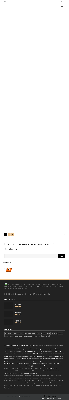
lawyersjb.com (19, 385)
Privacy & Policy (50, 398)
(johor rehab (28, 356)
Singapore (18, 294)
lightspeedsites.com (9, 385)
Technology (28, 336)
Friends (54, 333)
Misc (6, 336)
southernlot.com (8, 375)
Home (60, 333)
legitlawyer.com (8, 388)
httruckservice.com (37, 358)
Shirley (8, 270)
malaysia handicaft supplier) (40, 356)
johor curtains (44, 368)
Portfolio (18, 336)
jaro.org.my (51, 356)
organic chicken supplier (46, 349)
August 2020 (6, 264)
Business (8, 333)
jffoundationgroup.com (14, 358)
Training (37, 336)
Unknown (8, 271)
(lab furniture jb (19, 371)
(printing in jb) (20, 368)
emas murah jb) (58, 366)
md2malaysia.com (56, 375)
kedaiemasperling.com (10, 368)
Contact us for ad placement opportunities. (51, 345)
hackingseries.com (51, 378)
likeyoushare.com (50, 363)
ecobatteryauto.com (52, 361)
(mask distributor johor (49, 358)
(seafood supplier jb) (27, 366)
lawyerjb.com (57, 385)
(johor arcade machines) (39, 363)
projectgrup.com (8, 380)
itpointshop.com (46, 375)
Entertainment (30, 333)
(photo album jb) (9, 373)
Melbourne (27, 294)
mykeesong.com (14, 351)
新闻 (47, 336)
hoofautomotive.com (17, 378)
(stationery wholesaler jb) (30, 373)
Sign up (36, 286)
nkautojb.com (29, 361)
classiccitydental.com (19, 375)
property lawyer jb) (20, 363)
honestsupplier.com (37, 385)
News (11, 336)
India (48, 294)
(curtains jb (37, 368)
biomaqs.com (11, 361)
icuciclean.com (29, 375)
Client (15, 333)
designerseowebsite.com (39, 378)
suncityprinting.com (36, 383)
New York (42, 294)
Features (47, 333)
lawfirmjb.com (27, 385)
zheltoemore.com (18, 380)
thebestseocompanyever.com (12, 383)
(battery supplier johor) (40, 361)
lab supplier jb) (28, 371)
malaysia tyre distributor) (35, 351)
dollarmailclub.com (48, 385)
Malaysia (11, 294)
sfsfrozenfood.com (38, 366)
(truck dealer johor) (21, 361)
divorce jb (11, 363)
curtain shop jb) (53, 368)
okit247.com (45, 383)
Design (21, 333)
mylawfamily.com (55, 371)
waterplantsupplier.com (41, 380)
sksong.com (28, 363)
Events (39, 333)
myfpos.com (52, 383)
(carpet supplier (50, 354)
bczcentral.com (37, 375)
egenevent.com (28, 378)
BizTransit (9, 269)
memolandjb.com (18, 373)
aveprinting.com (29, 368)
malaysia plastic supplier (17, 354)
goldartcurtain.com (9, 371)
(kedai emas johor (49, 366)
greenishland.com (25, 383)
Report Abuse (10, 249)
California (35, 294)
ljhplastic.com (41, 354)
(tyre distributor (23, 351)
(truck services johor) (26, 358)
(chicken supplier (34, 349)
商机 (43, 336)
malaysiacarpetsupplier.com (16, 356)
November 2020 (7, 262)
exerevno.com (8, 378)
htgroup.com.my (47, 351)
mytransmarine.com (29, 380)
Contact (59, 398)
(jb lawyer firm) (47, 371)
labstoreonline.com (37, 371)
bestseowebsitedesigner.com (55, 380)
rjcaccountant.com (16, 366)
